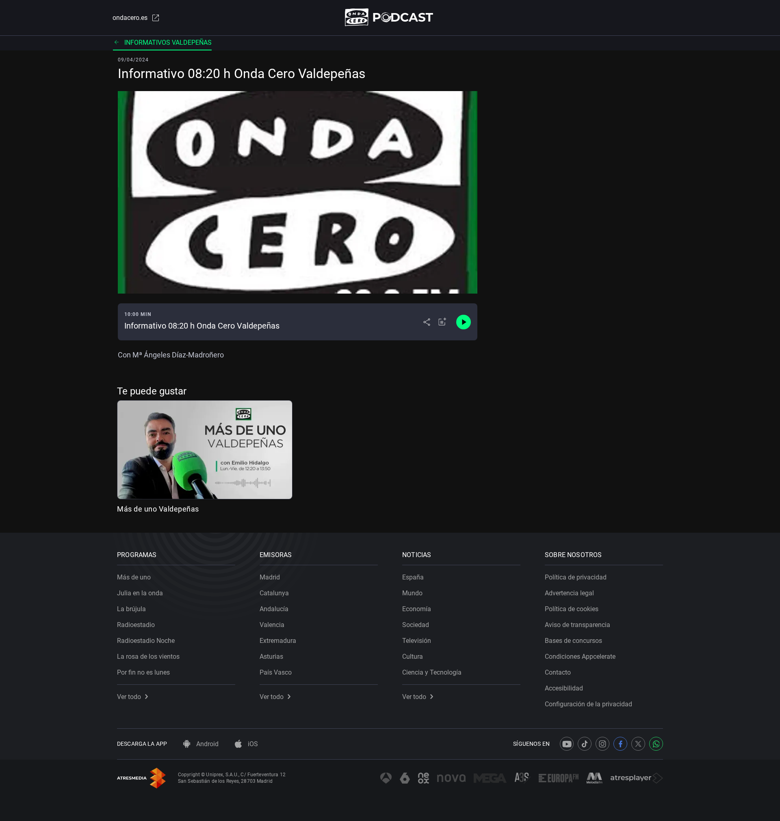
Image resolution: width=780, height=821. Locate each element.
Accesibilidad (564, 688)
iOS (252, 744)
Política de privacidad (576, 577)
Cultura (412, 656)
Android (207, 744)
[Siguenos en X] (638, 744)
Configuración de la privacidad (588, 704)
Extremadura (278, 641)
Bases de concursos (573, 641)
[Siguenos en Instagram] (602, 744)
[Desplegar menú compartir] (426, 322)
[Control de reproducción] (463, 322)
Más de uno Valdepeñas (158, 509)
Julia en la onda (140, 593)
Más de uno (134, 577)
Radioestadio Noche (146, 641)
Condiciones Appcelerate (580, 656)
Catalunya (274, 593)
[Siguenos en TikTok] (585, 744)
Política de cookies (571, 609)
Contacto (558, 672)
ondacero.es (130, 18)
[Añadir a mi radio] (442, 322)
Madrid (270, 577)
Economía (416, 609)
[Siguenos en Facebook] (620, 744)
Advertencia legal (569, 593)
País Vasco (276, 672)
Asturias (271, 656)
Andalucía (274, 609)
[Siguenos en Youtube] (567, 744)
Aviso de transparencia (577, 625)
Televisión (416, 641)
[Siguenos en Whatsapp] (656, 744)
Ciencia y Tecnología (432, 672)
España (413, 577)
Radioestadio (136, 625)
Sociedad (415, 625)
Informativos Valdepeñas (168, 42)
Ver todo (129, 697)
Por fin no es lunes (143, 672)
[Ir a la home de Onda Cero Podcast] (390, 17)
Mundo (412, 593)
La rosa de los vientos (148, 656)
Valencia (272, 625)
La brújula (131, 609)
